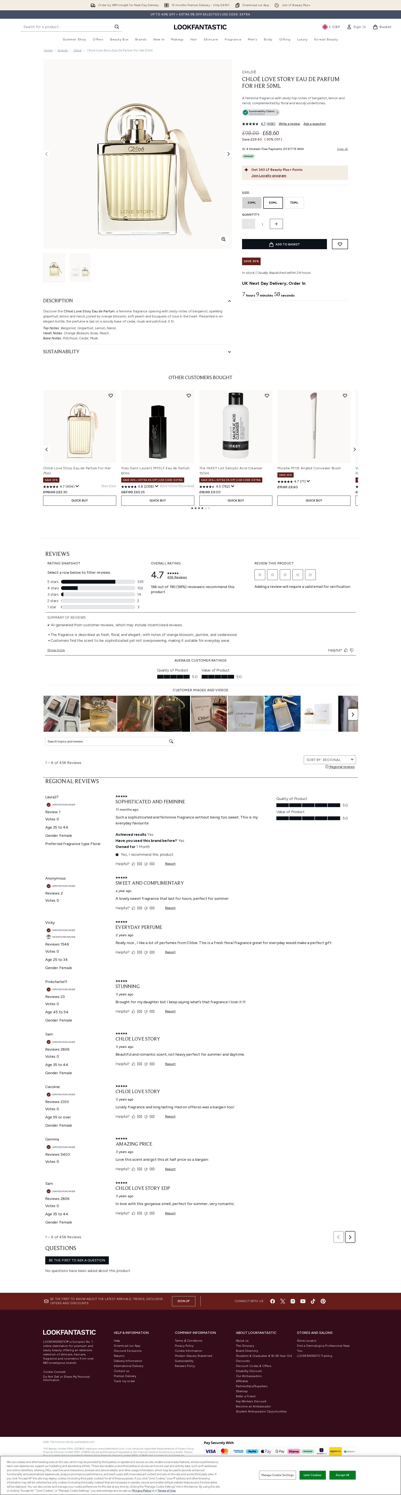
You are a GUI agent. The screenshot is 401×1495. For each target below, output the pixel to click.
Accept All (342, 1475)
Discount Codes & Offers (254, 1366)
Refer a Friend (246, 1396)
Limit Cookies (313, 1475)
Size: (246, 193)
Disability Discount (249, 1371)
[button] (295, 113)
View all (342, 149)
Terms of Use (166, 1490)
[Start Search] (116, 26)
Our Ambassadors (249, 1376)
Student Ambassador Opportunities (261, 1411)
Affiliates (242, 1381)
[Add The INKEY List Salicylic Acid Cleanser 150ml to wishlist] (267, 395)
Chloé (77, 50)
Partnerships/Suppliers (252, 1386)
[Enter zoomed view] (223, 239)
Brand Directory (247, 1351)
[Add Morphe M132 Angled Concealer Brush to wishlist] (345, 395)
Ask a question (315, 124)
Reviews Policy (185, 1366)
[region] (200, 1475)
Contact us (121, 1371)
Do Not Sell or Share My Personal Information (66, 1378)
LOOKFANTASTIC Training (314, 1356)
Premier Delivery (125, 1376)
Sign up (183, 1301)
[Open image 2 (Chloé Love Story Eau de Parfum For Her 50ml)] (80, 268)
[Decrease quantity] (248, 224)
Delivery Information (128, 1361)
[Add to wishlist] (340, 244)
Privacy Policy (184, 1346)
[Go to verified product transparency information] (261, 112)
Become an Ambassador (253, 1406)
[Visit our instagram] (293, 1301)
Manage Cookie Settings (277, 1475)
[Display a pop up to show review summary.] (77, 486)
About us (242, 1341)
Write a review (289, 124)
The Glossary (245, 1346)
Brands (63, 50)
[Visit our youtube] (303, 1301)
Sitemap (242, 1391)
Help (117, 1341)
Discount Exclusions (128, 1351)
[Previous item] (46, 449)
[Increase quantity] (276, 224)
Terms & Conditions (188, 1341)
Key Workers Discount (251, 1401)
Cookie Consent (54, 1372)
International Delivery (128, 1366)
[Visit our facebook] (273, 1301)
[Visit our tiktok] (313, 1301)
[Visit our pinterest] (323, 1301)
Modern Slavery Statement (194, 1356)
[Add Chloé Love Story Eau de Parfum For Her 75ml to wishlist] (111, 395)
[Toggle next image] (228, 154)
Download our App (127, 1346)
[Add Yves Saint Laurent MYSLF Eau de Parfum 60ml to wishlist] (189, 395)
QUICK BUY (79, 500)
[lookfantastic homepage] (200, 26)
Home (48, 50)
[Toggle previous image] (46, 154)
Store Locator (307, 1341)
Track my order (124, 1381)
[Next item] (354, 449)
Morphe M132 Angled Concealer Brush (309, 468)
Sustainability (184, 1361)
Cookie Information (188, 1351)
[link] (356, 27)
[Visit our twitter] (283, 1301)
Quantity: (251, 215)
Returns (119, 1356)
